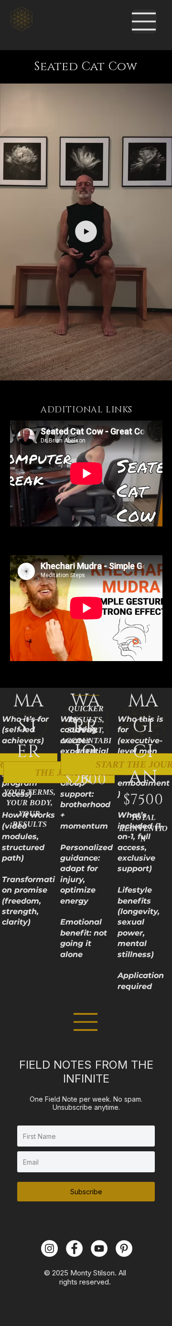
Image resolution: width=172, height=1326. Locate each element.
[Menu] (144, 21)
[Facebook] (74, 1248)
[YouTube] (99, 1248)
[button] (155, 368)
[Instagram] (49, 1248)
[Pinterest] (124, 1248)
